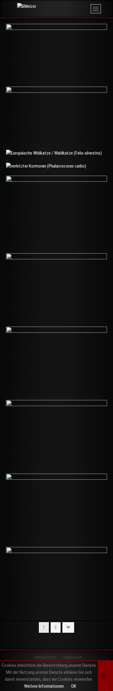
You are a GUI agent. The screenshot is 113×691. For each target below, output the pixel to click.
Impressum (73, 657)
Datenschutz (45, 657)
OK (73, 686)
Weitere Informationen (44, 686)
